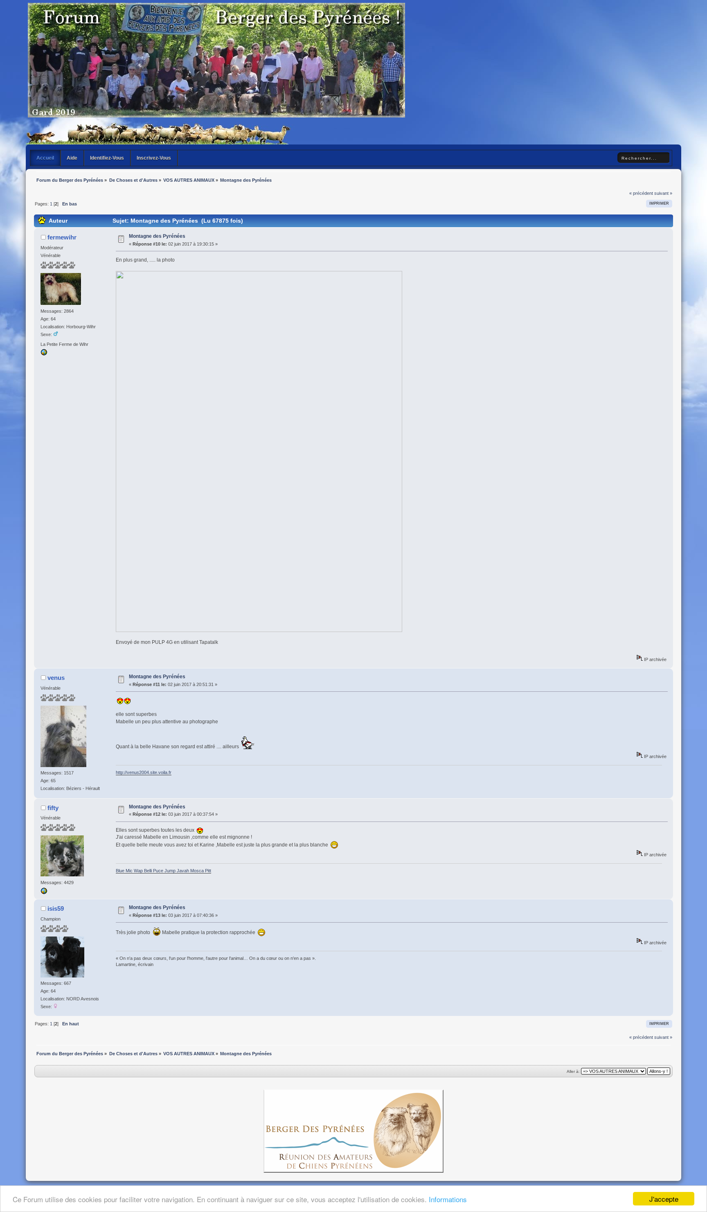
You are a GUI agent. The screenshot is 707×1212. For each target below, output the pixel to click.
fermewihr (62, 237)
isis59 (55, 908)
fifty (53, 807)
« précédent (641, 193)
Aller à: (573, 1071)
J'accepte (663, 1199)
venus (56, 677)
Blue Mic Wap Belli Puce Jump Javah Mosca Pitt (163, 870)
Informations (448, 1199)
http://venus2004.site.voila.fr (143, 772)
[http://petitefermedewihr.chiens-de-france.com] (44, 354)
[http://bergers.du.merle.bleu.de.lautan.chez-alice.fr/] (44, 892)
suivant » (663, 193)
